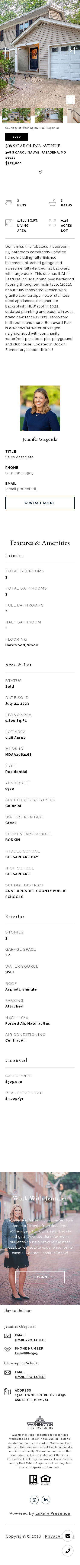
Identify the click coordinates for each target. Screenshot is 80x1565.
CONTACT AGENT (40, 503)
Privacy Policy (59, 1536)
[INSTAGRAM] (34, 1500)
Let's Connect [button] (40, 1277)
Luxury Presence (52, 1513)
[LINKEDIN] (46, 1500)
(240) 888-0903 (19, 473)
